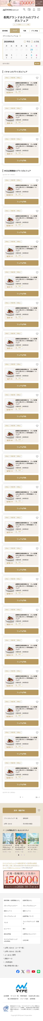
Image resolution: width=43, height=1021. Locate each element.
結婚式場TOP (22, 863)
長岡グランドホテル (14, 868)
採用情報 (32, 999)
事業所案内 (23, 996)
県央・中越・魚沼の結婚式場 (14, 865)
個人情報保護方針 (13, 999)
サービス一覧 (15, 996)
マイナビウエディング (9, 863)
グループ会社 (24, 999)
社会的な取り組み (34, 996)
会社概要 (6, 996)
